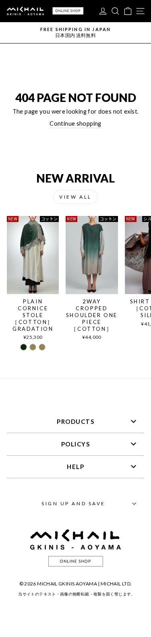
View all (75, 197)
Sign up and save (73, 503)
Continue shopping (75, 123)
